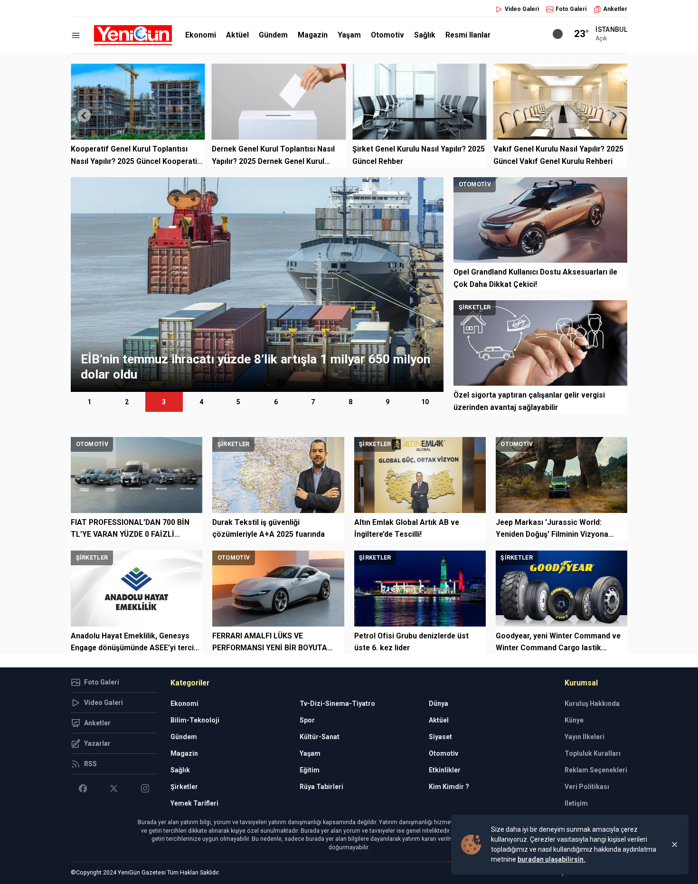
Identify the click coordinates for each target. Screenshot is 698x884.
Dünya (438, 703)
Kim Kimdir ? (449, 786)
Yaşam (349, 34)
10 (425, 402)
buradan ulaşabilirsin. (551, 859)
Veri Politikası (587, 786)
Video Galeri (522, 9)
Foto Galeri (571, 9)
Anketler (615, 9)
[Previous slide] (84, 115)
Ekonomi (200, 34)
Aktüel (237, 34)
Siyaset (440, 737)
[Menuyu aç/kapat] (76, 35)
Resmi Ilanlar (467, 34)
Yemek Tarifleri (194, 803)
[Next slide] (614, 115)
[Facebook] (83, 788)
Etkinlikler (445, 770)
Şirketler (184, 786)
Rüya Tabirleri (321, 786)
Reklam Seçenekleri (596, 770)
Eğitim (310, 770)
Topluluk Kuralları (593, 753)
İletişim (576, 803)
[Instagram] (145, 788)
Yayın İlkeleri (584, 737)
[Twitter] (114, 788)
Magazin (313, 34)
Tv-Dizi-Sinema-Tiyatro (337, 703)
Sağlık (424, 34)
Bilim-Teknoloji (194, 720)
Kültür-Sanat (320, 737)
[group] (257, 284)
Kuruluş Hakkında (592, 703)
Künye (574, 720)
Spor (307, 720)
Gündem (273, 34)
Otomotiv (387, 34)
